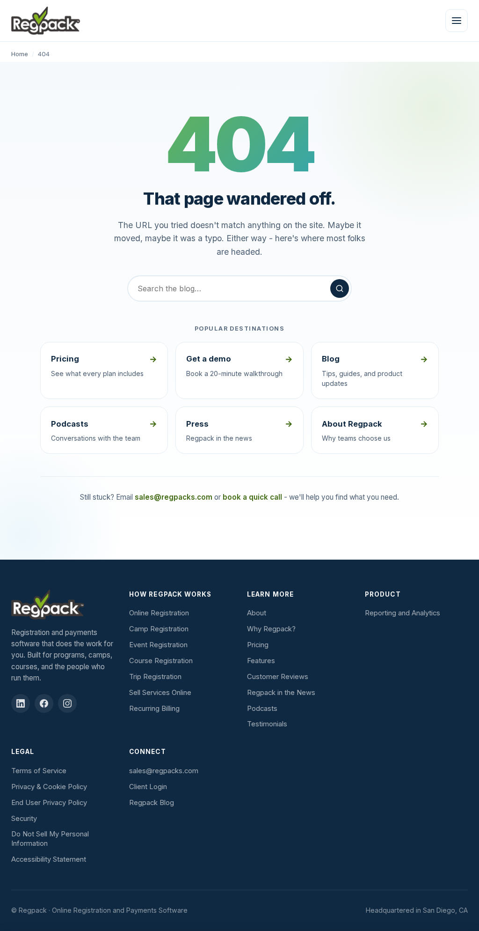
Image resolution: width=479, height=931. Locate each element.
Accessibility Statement (48, 859)
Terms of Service (38, 771)
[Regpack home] (45, 21)
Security (24, 818)
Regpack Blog (151, 802)
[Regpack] (62, 605)
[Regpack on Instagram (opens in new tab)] (67, 703)
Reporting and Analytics (402, 613)
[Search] (339, 288)
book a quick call (252, 497)
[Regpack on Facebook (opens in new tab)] (44, 703)
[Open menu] (456, 20)
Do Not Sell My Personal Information (50, 839)
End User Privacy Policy (49, 802)
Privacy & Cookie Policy (49, 787)
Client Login (148, 787)
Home (19, 54)
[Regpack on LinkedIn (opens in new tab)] (20, 703)
